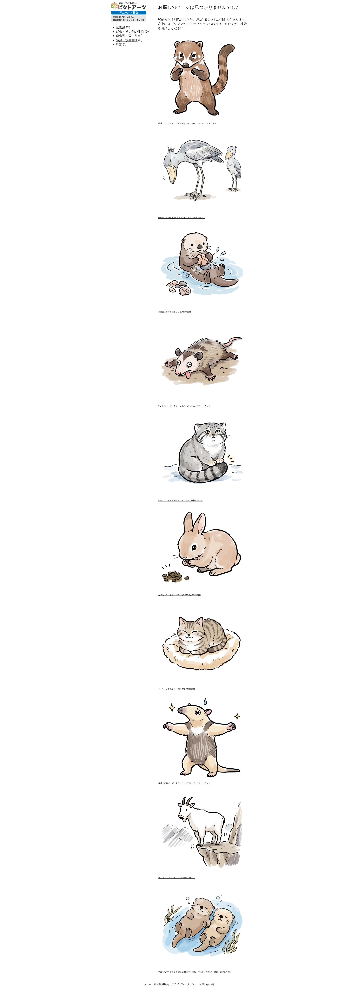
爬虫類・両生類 (126, 36)
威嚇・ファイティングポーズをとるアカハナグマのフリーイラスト (187, 123)
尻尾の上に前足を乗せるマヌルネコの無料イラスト (180, 500)
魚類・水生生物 (126, 40)
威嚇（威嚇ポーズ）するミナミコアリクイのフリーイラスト (184, 783)
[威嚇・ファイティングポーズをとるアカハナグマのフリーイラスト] (202, 77)
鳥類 (119, 44)
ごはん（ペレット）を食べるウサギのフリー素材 (179, 594)
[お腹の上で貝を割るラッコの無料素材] (202, 266)
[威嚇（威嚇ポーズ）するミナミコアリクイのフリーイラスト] (202, 737)
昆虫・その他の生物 (130, 31)
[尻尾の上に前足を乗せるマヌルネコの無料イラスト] (202, 454)
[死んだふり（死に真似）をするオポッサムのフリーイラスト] (202, 360)
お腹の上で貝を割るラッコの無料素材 (174, 312)
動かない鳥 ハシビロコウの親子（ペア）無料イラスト (181, 217)
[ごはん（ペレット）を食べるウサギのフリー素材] (202, 548)
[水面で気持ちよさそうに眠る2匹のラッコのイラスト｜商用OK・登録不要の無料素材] (202, 925)
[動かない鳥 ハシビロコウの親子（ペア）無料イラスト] (202, 171)
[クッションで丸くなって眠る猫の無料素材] (202, 642)
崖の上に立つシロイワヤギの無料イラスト (176, 877)
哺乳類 (120, 27)
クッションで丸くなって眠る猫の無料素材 (176, 689)
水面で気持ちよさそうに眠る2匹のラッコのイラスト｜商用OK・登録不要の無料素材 (195, 971)
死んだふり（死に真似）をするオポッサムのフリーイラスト (184, 406)
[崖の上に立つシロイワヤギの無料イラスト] (202, 831)
